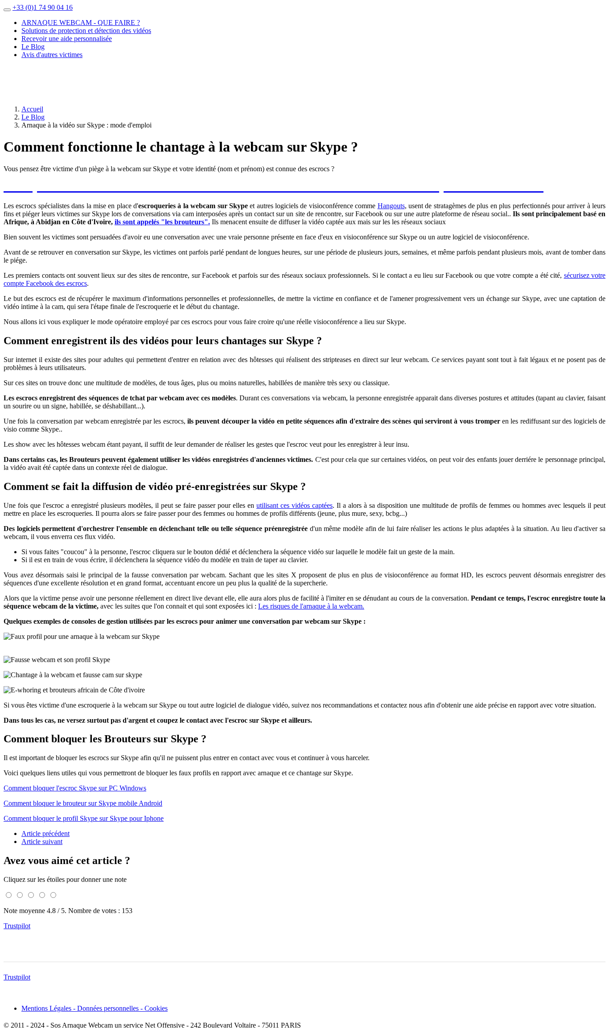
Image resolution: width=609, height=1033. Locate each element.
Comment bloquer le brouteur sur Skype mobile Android (83, 803)
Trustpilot (17, 926)
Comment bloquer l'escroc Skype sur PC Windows (75, 788)
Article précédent (45, 833)
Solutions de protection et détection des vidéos (86, 30)
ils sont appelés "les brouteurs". (162, 222)
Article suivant (41, 841)
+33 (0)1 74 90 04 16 (42, 7)
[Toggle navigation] (7, 9)
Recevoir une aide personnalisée (66, 38)
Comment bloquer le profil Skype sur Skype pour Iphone (84, 818)
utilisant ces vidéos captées (294, 505)
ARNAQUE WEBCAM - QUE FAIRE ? (80, 22)
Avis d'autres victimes (51, 54)
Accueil (32, 109)
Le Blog (33, 46)
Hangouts (391, 206)
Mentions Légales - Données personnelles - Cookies (94, 1008)
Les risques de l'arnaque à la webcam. (311, 606)
